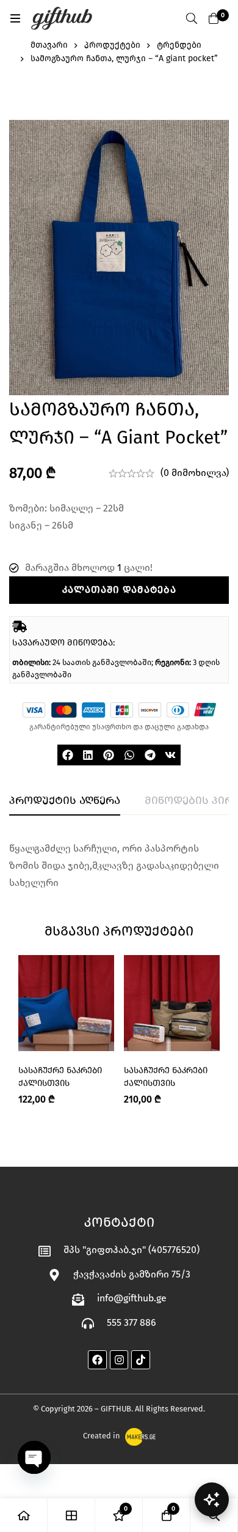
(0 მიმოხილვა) (194, 472)
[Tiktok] (140, 1359)
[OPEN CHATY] (34, 1457)
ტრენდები (179, 45)
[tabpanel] (119, 865)
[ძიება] (192, 18)
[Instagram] (119, 1359)
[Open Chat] (212, 1499)
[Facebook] (97, 1359)
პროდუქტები (112, 45)
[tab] (64, 800)
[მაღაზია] (71, 1515)
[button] (67, 755)
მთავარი (49, 45)
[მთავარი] (24, 1515)
